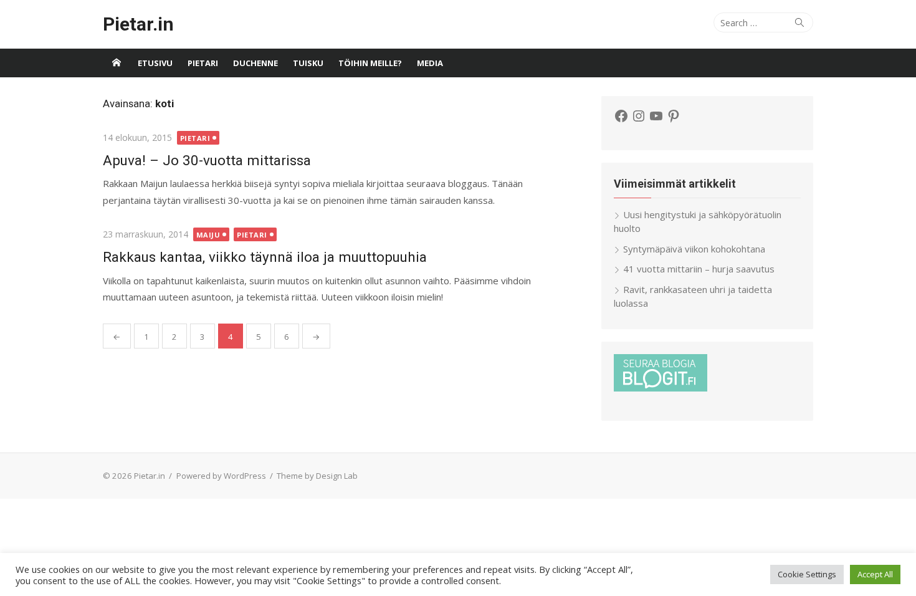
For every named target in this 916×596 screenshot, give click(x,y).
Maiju (208, 234)
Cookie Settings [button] (807, 574)
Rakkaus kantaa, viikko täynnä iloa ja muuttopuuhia (265, 257)
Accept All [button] (875, 574)
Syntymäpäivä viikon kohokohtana (694, 249)
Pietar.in (138, 24)
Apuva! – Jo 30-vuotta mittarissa (207, 160)
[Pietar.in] (116, 63)
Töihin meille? (370, 63)
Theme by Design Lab (317, 475)
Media (430, 63)
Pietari (203, 63)
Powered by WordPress (221, 475)
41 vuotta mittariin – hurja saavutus (699, 268)
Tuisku (308, 63)
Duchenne (255, 63)
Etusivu (155, 63)
